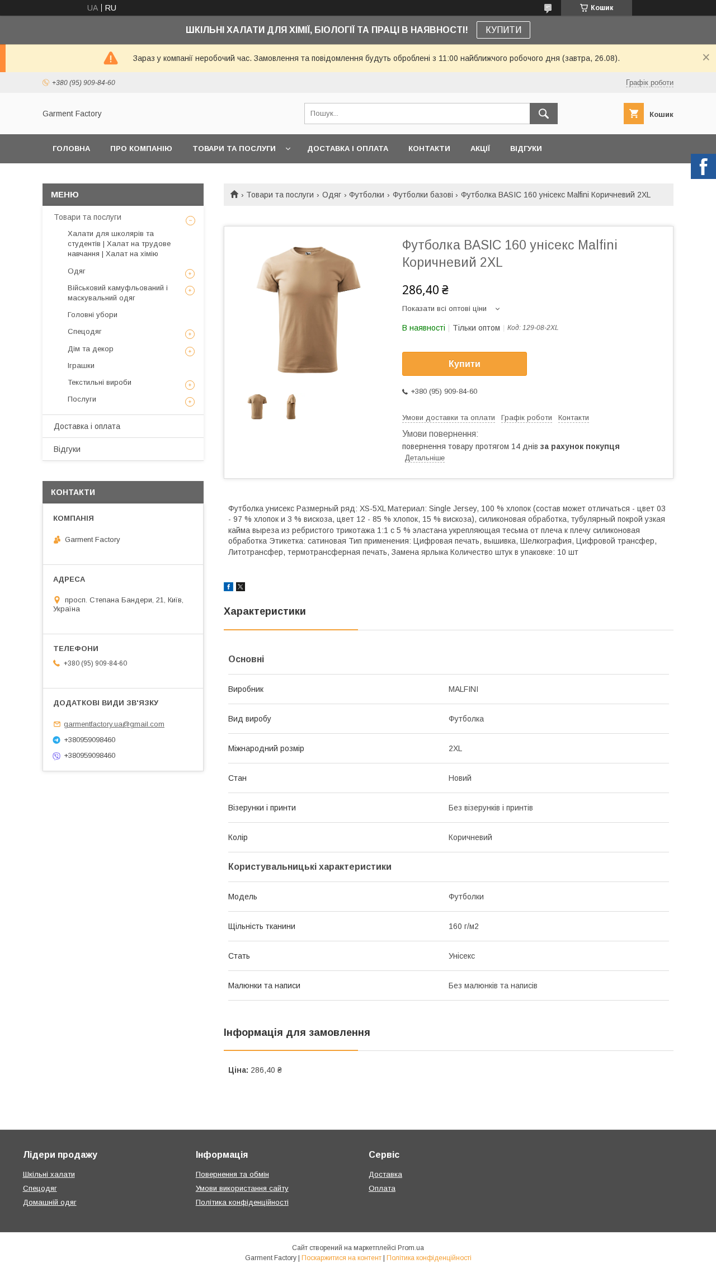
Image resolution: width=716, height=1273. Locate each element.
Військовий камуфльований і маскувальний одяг (118, 293)
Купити (465, 364)
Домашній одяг (50, 1202)
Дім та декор (91, 349)
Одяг (331, 194)
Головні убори (92, 314)
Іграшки (81, 365)
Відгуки (526, 148)
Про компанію (141, 148)
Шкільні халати (49, 1174)
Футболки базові (423, 194)
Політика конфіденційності (242, 1202)
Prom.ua (411, 1248)
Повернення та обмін (232, 1174)
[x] (240, 588)
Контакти (429, 148)
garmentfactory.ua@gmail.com (114, 724)
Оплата (382, 1188)
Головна (71, 148)
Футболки (366, 194)
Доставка (385, 1174)
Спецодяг (85, 331)
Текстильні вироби (99, 382)
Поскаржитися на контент (341, 1258)
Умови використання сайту (242, 1188)
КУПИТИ (503, 30)
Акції (480, 148)
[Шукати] (544, 113)
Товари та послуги (234, 148)
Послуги (82, 399)
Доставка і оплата (347, 148)
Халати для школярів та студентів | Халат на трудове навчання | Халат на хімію (119, 243)
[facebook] (228, 588)
